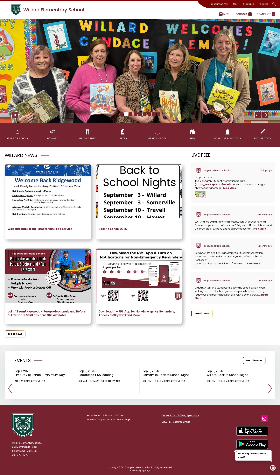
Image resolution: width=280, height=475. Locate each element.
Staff (236, 4)
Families (263, 4)
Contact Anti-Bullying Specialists (180, 415)
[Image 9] (158, 114)
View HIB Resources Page (176, 422)
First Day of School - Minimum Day (40, 375)
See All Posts (202, 313)
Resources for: (219, 4)
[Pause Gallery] (15, 115)
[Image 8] (154, 114)
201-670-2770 (20, 455)
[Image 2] (126, 114)
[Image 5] (140, 114)
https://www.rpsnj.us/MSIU (212, 184)
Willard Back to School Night (228, 375)
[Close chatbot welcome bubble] (236, 451)
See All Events (254, 360)
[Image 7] (149, 114)
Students (248, 4)
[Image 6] (144, 114)
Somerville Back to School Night (166, 375)
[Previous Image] (257, 115)
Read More (229, 188)
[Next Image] (265, 115)
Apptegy (146, 470)
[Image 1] (121, 114)
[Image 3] (130, 114)
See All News (15, 334)
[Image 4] (135, 114)
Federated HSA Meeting (97, 375)
